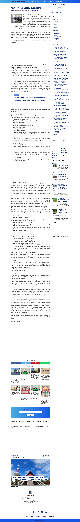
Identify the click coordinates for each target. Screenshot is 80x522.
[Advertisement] (30, 54)
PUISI (63, 142)
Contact (32, 516)
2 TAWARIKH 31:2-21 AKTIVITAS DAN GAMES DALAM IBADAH (15, 393)
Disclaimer (44, 516)
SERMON (64, 150)
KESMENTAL (55, 149)
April (55, 44)
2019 (54, 30)
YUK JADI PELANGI (57, 12)
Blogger (66, 236)
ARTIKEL (37, 1)
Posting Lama (46, 455)
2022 (54, 26)
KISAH (54, 153)
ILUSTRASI (55, 147)
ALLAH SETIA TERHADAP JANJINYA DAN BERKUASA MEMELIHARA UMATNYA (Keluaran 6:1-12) (61, 187)
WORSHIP (51, 1)
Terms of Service (51, 516)
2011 (54, 134)
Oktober (56, 35)
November (56, 33)
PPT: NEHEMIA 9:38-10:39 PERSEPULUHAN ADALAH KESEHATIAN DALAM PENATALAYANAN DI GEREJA (45, 378)
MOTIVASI (55, 155)
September (56, 36)
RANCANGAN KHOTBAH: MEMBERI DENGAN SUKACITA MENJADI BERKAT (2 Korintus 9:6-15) (35, 376)
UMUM (63, 155)
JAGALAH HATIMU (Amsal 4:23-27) (61, 105)
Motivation (55, 157)
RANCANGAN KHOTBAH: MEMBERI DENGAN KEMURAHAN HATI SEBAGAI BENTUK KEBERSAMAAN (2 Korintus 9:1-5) (35, 395)
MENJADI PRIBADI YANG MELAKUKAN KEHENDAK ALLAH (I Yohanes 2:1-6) (63, 200)
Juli (55, 39)
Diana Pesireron (31, 495)
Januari (55, 132)
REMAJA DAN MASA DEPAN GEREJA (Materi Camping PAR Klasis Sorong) (29, 103)
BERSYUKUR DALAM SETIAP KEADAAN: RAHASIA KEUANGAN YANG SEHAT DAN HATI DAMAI (30, 101)
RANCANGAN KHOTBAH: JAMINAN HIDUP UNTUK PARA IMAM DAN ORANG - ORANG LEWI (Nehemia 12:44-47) (45, 401)
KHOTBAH (55, 151)
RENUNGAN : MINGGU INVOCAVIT (61, 126)
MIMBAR (44, 1)
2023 (54, 24)
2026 (54, 19)
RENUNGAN (64, 145)
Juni (55, 41)
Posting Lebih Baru (14, 455)
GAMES (54, 145)
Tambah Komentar (34, 10)
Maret (55, 46)
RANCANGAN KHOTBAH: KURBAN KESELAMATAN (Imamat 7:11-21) (24, 377)
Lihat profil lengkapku (30, 504)
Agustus (56, 38)
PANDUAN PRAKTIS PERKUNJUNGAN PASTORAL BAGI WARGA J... (61, 100)
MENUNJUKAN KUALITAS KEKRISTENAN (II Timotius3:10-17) (61, 49)
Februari (56, 131)
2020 (54, 29)
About (27, 516)
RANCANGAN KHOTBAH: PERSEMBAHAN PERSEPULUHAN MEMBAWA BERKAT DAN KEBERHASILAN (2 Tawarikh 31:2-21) (15, 379)
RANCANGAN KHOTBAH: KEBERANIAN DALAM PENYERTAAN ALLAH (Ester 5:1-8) (30, 98)
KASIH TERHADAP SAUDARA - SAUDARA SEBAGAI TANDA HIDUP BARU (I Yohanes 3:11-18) (30, 479)
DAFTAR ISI (30, 1)
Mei (55, 42)
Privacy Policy (38, 516)
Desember (56, 32)
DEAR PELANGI (18, 1)
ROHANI (64, 148)
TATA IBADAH (65, 152)
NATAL (63, 140)
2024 (54, 22)
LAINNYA (58, 1)
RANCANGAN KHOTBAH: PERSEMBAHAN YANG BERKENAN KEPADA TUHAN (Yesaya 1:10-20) (25, 397)
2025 (54, 21)
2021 (54, 27)
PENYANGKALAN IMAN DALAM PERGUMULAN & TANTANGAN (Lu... (60, 70)
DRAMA (54, 142)
